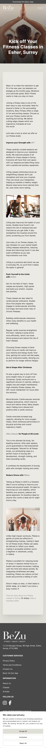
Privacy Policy (9, 661)
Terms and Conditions (12, 665)
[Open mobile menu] (40, 8)
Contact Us (7, 669)
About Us (7, 683)
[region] (23, 729)
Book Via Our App (10, 673)
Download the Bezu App (23, 2)
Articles (6, 691)
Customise (23, 737)
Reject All (23, 743)
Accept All (23, 731)
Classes (6, 687)
